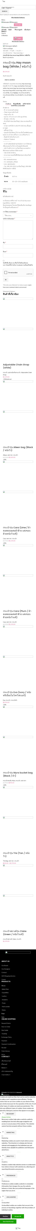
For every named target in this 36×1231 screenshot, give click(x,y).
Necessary (10, 1114)
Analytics (10, 1156)
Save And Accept (8, 1221)
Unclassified (11, 1197)
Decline (5, 1216)
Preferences (10, 1175)
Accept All (18, 1216)
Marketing (10, 1132)
